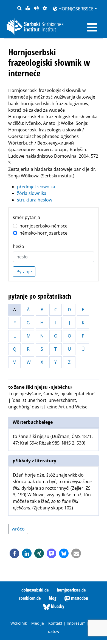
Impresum (76, 623)
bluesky (57, 606)
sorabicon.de (30, 598)
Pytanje (24, 272)
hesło (18, 246)
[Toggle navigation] (92, 27)
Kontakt (55, 623)
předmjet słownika (36, 187)
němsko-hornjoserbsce (43, 233)
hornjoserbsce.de (71, 590)
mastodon (79, 598)
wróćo (18, 529)
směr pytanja (26, 217)
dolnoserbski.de (35, 590)
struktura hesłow (34, 200)
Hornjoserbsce (75, 9)
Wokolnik (18, 623)
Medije (37, 623)
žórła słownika (31, 193)
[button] (14, 553)
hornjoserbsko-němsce (43, 226)
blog (52, 598)
